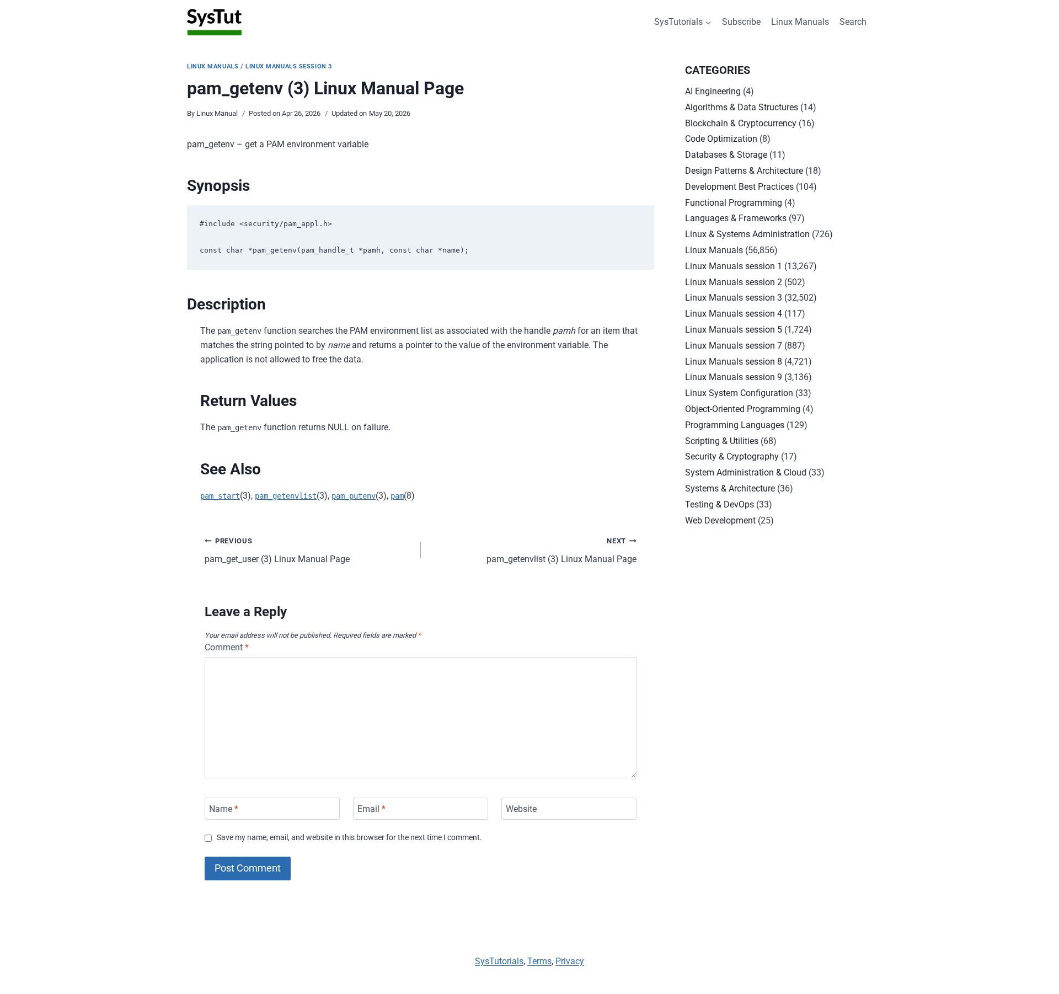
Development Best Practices (739, 186)
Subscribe (741, 22)
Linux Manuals (800, 22)
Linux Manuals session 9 (733, 377)
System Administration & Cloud (745, 472)
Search (853, 22)
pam (397, 495)
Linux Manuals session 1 (733, 266)
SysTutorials (499, 961)
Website (521, 808)
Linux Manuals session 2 (733, 282)
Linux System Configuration (739, 393)
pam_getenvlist (286, 495)
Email (371, 808)
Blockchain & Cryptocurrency (740, 123)
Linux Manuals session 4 (733, 313)
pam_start (220, 495)
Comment (227, 647)
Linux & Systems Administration (747, 234)
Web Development (720, 520)
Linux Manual (217, 113)
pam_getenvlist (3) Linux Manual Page (561, 550)
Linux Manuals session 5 (733, 329)
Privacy (569, 961)
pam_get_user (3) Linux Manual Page (277, 550)
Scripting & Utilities (721, 441)
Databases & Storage (726, 154)
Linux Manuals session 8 (733, 361)
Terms (539, 961)
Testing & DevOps (719, 504)
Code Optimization (721, 138)
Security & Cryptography (732, 456)
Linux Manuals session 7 (733, 345)
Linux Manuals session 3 (288, 66)
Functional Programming (733, 202)
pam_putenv (353, 495)
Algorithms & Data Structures (741, 107)
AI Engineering (713, 91)
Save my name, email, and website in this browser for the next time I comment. (349, 837)
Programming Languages (734, 425)
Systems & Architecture (730, 488)
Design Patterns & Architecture (744, 170)
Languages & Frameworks (736, 218)
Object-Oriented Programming (742, 409)
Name (223, 808)
